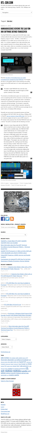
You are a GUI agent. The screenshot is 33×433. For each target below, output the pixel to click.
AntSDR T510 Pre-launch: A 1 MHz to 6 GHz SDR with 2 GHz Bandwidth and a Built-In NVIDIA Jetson (16, 252)
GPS (18, 362)
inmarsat (3, 364)
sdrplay (3, 373)
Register (3, 404)
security (13, 373)
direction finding (4, 362)
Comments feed (5, 411)
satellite (24, 371)
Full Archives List (5, 352)
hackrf (21, 362)
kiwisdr (12, 364)
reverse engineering (20, 368)
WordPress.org (5, 413)
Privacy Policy (4, 432)
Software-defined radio (22, 373)
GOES (14, 362)
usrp (8, 375)
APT (27, 358)
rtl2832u (17, 370)
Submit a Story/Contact (7, 381)
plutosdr (14, 366)
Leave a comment (14, 183)
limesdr (23, 364)
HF (25, 362)
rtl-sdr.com (7, 3)
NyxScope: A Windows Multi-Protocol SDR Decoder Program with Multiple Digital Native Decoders (16, 314)
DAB (30, 360)
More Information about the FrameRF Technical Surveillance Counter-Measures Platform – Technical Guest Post (15, 247)
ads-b (3, 358)
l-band (19, 364)
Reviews (3, 185)
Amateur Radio (27, 183)
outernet (2, 366)
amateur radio (15, 358)
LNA (27, 364)
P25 (5, 366)
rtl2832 (8, 370)
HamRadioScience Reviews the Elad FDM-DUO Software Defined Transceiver (16, 30)
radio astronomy (24, 366)
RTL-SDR (7, 185)
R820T (18, 366)
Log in (2, 407)
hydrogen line (29, 362)
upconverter (4, 375)
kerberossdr (7, 364)
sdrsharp (8, 373)
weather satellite (14, 375)
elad (18, 185)
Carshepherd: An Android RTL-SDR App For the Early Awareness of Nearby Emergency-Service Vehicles (15, 260)
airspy (7, 357)
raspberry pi (11, 368)
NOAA (30, 364)
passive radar (9, 366)
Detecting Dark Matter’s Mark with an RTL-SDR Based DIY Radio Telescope (16, 268)
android (20, 358)
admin (7, 183)
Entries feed (4, 409)
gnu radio (10, 362)
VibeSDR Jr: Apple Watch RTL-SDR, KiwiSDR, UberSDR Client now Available (14, 242)
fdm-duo (21, 185)
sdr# (25, 185)
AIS (10, 358)
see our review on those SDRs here (15, 116)
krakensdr (16, 364)
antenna (24, 358)
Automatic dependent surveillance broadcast (14, 360)
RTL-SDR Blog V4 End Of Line (12, 304)
